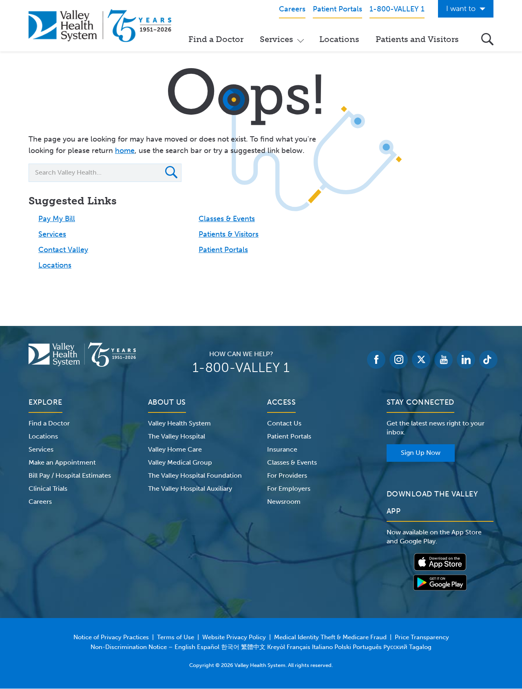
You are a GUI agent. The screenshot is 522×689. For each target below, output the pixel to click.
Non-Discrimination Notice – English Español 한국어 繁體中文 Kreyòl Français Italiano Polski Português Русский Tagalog (261, 647)
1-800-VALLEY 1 (241, 367)
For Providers (287, 475)
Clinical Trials (48, 488)
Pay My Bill (56, 218)
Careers (40, 501)
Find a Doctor (215, 39)
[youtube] (443, 359)
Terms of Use (175, 637)
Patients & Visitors (229, 234)
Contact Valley (63, 249)
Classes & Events (227, 218)
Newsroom (284, 501)
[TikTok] (488, 359)
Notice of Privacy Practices (111, 637)
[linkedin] (466, 359)
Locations (339, 39)
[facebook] (376, 359)
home (125, 150)
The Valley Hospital (176, 436)
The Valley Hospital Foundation (195, 475)
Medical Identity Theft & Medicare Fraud (330, 637)
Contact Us (284, 423)
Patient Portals (223, 249)
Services (276, 39)
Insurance (282, 449)
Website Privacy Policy (234, 637)
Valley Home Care (175, 449)
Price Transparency (422, 637)
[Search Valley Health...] (487, 39)
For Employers (288, 488)
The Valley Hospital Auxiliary (190, 488)
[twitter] (421, 359)
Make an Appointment (62, 462)
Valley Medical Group (180, 462)
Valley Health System (179, 423)
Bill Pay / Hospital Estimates (70, 475)
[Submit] (171, 173)
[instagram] (398, 359)
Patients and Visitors (417, 39)
